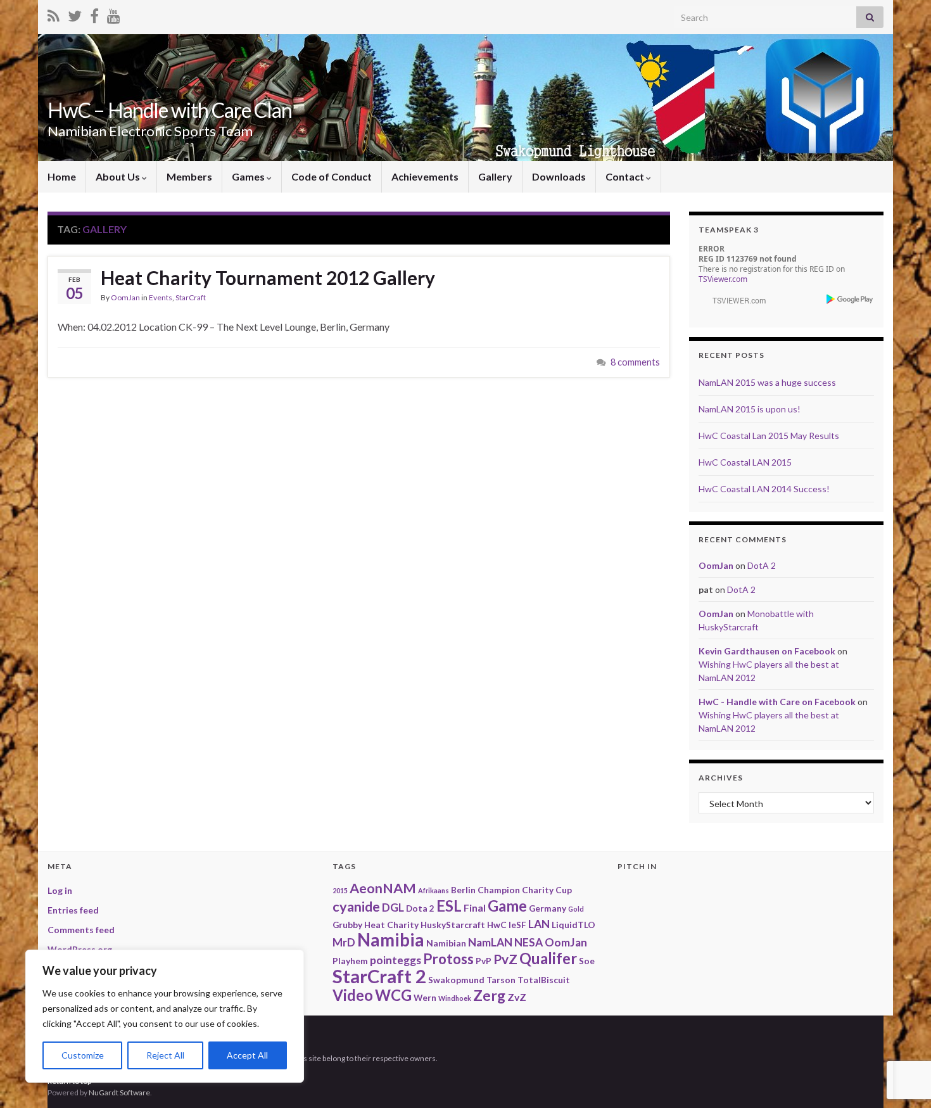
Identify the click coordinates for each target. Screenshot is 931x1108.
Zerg (489, 995)
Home (62, 176)
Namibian (446, 943)
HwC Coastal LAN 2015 (745, 462)
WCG (393, 995)
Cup (563, 889)
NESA (528, 942)
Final (475, 907)
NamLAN (490, 942)
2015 (340, 890)
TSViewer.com (723, 279)
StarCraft (190, 297)
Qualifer (548, 958)
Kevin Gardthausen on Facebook (767, 651)
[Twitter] (75, 13)
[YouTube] (113, 13)
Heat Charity (391, 924)
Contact (625, 176)
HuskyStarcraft (453, 924)
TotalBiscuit (543, 979)
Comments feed (81, 929)
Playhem (350, 960)
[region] (164, 1016)
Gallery (495, 176)
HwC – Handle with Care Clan (170, 110)
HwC (497, 924)
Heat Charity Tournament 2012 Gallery (268, 277)
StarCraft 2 (379, 976)
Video (352, 995)
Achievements (425, 176)
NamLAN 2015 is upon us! (750, 409)
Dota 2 (420, 908)
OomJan (125, 297)
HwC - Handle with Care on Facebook (777, 701)
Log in (60, 890)
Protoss (448, 958)
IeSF (517, 924)
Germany (547, 908)
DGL (393, 907)
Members (189, 176)
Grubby (347, 924)
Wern (425, 997)
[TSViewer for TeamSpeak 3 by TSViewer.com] (734, 299)
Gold (576, 909)
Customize (82, 1055)
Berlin (463, 889)
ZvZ (516, 997)
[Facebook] (94, 13)
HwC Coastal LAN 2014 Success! (764, 488)
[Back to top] (902, 1032)
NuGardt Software (119, 1092)
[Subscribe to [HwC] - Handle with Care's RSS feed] (54, 13)
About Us (119, 176)
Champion (499, 889)
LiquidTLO (573, 924)
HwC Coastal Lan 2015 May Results (769, 435)
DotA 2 (761, 565)
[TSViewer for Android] (850, 298)
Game (507, 905)
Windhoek (454, 998)
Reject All (165, 1055)
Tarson (501, 979)
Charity (538, 889)
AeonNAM (383, 888)
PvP (483, 960)
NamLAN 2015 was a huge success (767, 382)
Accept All (247, 1055)
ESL (449, 905)
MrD (343, 942)
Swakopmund (456, 979)
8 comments (635, 362)
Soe (587, 960)
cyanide (356, 906)
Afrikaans (433, 890)
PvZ (505, 959)
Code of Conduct (331, 176)
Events (160, 297)
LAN (539, 924)
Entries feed (73, 910)
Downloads (559, 176)
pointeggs (395, 960)
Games (249, 176)
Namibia (390, 939)
